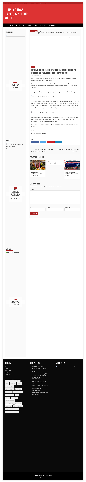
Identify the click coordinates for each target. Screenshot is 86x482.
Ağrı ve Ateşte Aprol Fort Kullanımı (15, 85)
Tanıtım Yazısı (16, 411)
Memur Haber (8, 392)
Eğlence (32, 3)
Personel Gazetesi (9, 389)
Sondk (7, 383)
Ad (31, 207)
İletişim (6, 372)
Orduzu (17, 394)
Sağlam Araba (8, 406)
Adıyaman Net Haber (18, 406)
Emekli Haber (18, 389)
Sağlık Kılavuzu (18, 403)
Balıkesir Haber (9, 380)
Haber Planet (8, 411)
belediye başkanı (36, 136)
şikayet (44, 136)
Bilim (46, 3)
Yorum (32, 189)
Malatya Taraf (14, 397)
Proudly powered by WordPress (32, 477)
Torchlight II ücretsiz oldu (15, 302)
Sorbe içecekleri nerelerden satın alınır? (37, 173)
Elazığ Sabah (8, 409)
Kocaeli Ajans (17, 380)
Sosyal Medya (24, 3)
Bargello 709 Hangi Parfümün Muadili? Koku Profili (72, 173)
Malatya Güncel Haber (18, 392)
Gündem (9, 32)
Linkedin (59, 142)
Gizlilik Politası (8, 370)
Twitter (43, 142)
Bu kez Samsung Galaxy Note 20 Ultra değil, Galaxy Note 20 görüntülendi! (15, 194)
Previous (8, 85)
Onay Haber (15, 409)
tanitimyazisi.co (8, 376)
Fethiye (41, 136)
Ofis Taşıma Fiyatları (53, 162)
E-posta (49, 207)
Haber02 (19, 383)
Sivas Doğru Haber (9, 394)
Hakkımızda (7, 374)
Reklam (6, 368)
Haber (18, 3)
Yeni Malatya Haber (10, 386)
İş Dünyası (42, 3)
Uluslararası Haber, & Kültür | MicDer (17, 13)
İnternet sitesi (67, 207)
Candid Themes (57, 477)
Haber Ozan (12, 383)
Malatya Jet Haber (9, 403)
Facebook (35, 142)
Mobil (29, 3)
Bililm (8, 248)
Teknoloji (37, 3)
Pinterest (51, 142)
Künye (6, 366)
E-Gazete (7, 397)
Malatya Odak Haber (10, 400)
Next (23, 85)
